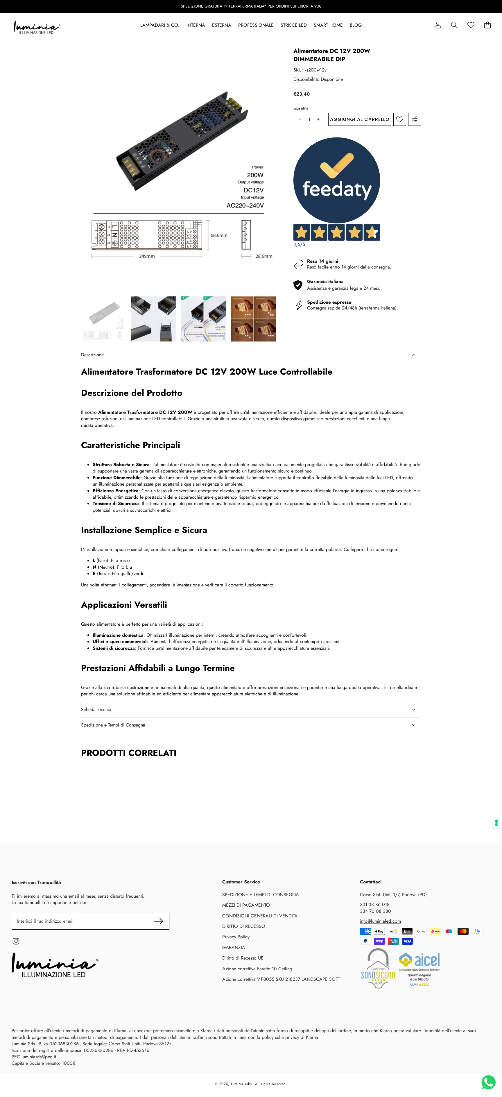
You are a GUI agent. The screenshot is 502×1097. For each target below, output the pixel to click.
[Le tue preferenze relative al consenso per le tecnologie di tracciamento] (496, 822)
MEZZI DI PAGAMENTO (246, 905)
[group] (103, 319)
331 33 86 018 (375, 904)
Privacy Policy (236, 936)
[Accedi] (437, 25)
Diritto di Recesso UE (242, 958)
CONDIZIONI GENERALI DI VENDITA (259, 915)
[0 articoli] (487, 25)
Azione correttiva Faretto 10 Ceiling (257, 968)
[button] (454, 25)
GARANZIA (233, 947)
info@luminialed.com (380, 921)
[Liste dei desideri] (470, 25)
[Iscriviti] (158, 921)
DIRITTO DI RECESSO (243, 926)
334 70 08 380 (375, 911)
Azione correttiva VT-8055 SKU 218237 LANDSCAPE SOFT (281, 979)
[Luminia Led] (37, 28)
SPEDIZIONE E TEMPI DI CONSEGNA (260, 894)
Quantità (301, 108)
